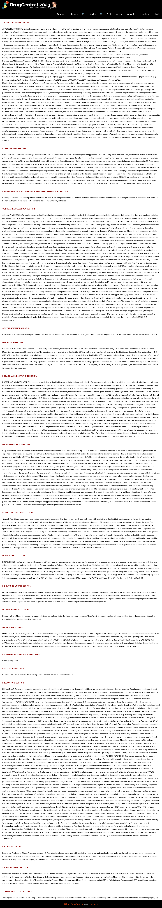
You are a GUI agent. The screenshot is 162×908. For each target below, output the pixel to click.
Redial (119, 14)
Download (144, 14)
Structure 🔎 (77, 14)
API (109, 14)
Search (61, 14)
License (94, 904)
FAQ (157, 14)
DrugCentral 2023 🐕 (33, 4)
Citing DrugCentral (73, 904)
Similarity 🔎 (95, 14)
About (130, 14)
